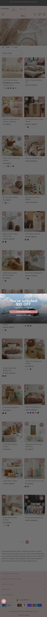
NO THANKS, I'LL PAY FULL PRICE (23, 315)
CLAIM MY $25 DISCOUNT (24, 311)
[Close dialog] (1, 295)
